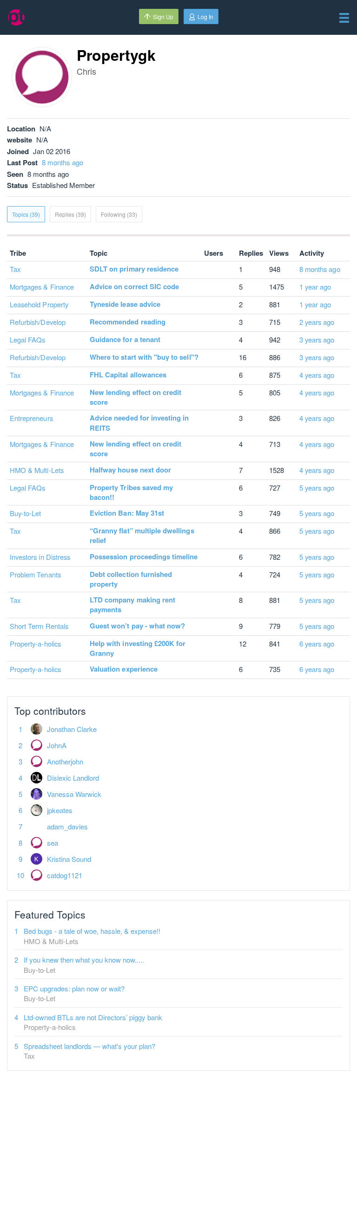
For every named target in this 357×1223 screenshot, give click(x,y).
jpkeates (60, 810)
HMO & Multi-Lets (37, 470)
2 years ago (317, 322)
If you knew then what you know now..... (84, 959)
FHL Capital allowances (128, 374)
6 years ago (317, 643)
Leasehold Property (39, 304)
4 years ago (317, 375)
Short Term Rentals (39, 626)
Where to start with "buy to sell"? (144, 357)
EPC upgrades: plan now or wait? (74, 988)
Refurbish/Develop (38, 322)
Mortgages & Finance (42, 286)
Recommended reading (127, 322)
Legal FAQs (28, 339)
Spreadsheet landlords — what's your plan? (89, 1046)
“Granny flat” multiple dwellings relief (142, 535)
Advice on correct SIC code (134, 286)
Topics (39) (26, 214)
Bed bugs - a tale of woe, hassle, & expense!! (92, 931)
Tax (15, 269)
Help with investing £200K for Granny (137, 648)
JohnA (56, 745)
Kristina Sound (69, 859)
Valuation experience (124, 669)
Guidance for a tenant (125, 339)
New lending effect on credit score (135, 397)
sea (52, 843)
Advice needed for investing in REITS (139, 423)
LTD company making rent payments (132, 605)
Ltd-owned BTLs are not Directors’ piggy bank (93, 1017)
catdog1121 (64, 875)
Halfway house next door (130, 470)
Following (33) (119, 214)
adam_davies (67, 826)
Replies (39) (70, 214)
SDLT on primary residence (134, 269)
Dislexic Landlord (73, 778)
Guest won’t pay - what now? (137, 626)
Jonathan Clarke (72, 729)
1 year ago (315, 286)
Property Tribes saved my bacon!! (131, 492)
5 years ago (317, 487)
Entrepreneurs (31, 418)
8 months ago (62, 162)
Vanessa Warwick (74, 794)
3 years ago (317, 339)
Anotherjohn (65, 761)
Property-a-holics (35, 643)
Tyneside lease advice (125, 304)
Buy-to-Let (25, 513)
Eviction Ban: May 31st (127, 513)
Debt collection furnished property (131, 579)
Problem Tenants (35, 574)
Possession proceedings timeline (144, 556)
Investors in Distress (40, 557)
